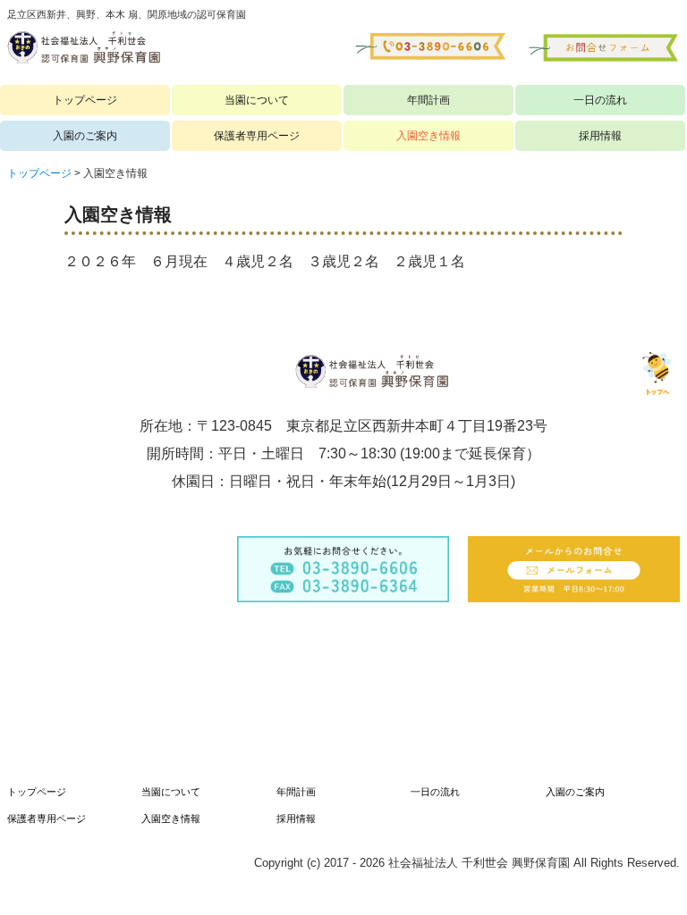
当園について (257, 100)
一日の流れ (600, 100)
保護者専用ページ (257, 136)
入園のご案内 (85, 136)
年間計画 (428, 100)
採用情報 (600, 136)
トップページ (85, 100)
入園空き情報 (428, 136)
